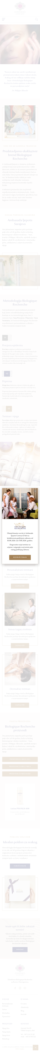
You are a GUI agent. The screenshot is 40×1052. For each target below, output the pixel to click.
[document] (20, 526)
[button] (35, 491)
